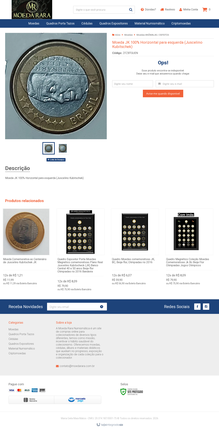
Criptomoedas (17, 353)
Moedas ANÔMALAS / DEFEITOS (153, 35)
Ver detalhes (26, 247)
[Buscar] (131, 10)
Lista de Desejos (56, 160)
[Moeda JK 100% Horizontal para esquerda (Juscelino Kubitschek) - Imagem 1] (48, 148)
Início (117, 35)
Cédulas (13, 339)
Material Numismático (22, 348)
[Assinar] (103, 306)
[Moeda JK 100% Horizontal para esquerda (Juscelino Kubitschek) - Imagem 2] (63, 148)
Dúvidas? (150, 9)
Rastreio (170, 9)
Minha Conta (190, 9)
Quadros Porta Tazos (21, 334)
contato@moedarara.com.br (77, 366)
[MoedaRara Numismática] (32, 9)
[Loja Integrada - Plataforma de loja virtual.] (109, 425)
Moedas (128, 35)
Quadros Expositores (21, 343)
